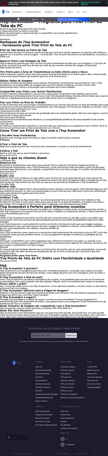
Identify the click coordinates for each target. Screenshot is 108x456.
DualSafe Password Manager (46, 394)
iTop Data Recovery (42, 384)
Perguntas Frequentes (43, 415)
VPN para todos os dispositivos (72, 398)
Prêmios (63, 421)
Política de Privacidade (81, 453)
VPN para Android (67, 380)
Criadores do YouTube (68, 428)
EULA (95, 453)
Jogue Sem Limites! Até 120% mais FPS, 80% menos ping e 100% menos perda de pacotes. (54, 3)
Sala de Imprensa (67, 418)
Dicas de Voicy (92, 380)
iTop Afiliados (65, 425)
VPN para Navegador (69, 394)
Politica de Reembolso (63, 453)
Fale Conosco (65, 415)
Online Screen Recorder (44, 398)
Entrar (85, 12)
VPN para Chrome (67, 384)
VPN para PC (65, 374)
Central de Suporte (42, 411)
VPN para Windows (68, 367)
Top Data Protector (42, 387)
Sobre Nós (64, 411)
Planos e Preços (41, 401)
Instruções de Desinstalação (46, 425)
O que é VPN (92, 367)
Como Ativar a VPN (42, 421)
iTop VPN (38, 367)
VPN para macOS (67, 370)
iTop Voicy (39, 377)
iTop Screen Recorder (43, 370)
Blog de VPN (92, 374)
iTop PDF (38, 391)
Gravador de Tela (94, 384)
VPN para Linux (66, 391)
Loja (78, 12)
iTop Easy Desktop (42, 374)
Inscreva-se (71, 335)
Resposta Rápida (93, 387)
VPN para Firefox (67, 387)
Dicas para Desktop (94, 377)
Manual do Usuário (42, 418)
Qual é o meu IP (93, 370)
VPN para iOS (65, 377)
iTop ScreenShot (41, 380)
